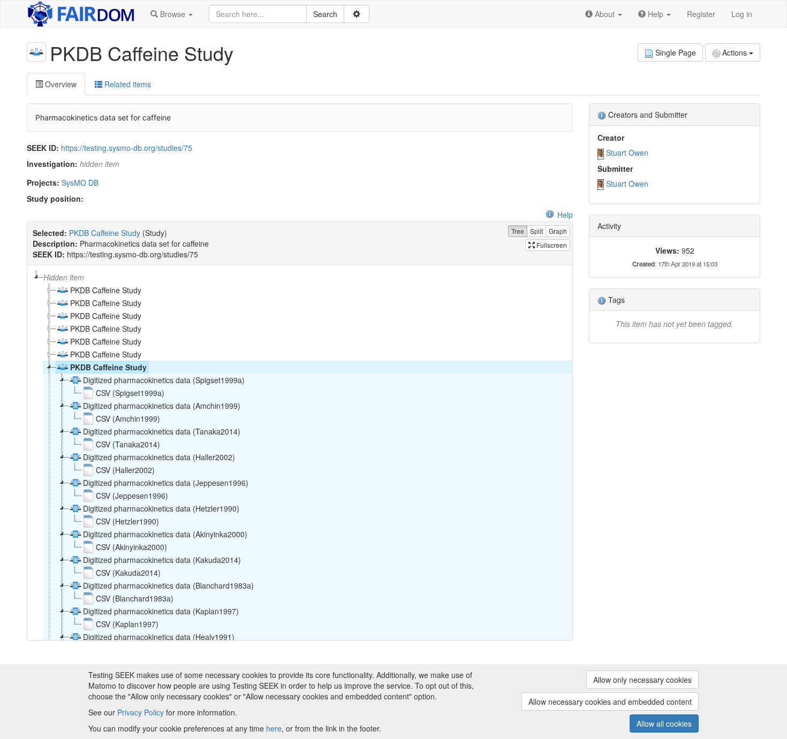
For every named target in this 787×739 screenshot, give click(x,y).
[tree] (299, 452)
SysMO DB (80, 182)
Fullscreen (551, 244)
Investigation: (52, 163)
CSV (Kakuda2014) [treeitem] (128, 572)
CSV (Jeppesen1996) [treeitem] (132, 495)
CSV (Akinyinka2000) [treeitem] (131, 547)
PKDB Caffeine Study (104, 232)
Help (565, 214)
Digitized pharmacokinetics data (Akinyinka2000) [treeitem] (165, 534)
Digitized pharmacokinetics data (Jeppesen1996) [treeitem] (165, 482)
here (274, 728)
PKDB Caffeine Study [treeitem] (105, 290)
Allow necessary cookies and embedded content (610, 701)
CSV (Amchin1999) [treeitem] (128, 418)
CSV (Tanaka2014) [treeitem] (128, 444)
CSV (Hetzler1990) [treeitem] (127, 521)
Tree (517, 230)
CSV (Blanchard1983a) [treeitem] (134, 598)
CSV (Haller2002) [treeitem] (125, 469)
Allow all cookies (664, 723)
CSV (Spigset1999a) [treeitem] (130, 392)
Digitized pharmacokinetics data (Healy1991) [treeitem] (158, 636)
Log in (741, 14)
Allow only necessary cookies (642, 679)
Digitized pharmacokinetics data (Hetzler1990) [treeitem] (161, 508)
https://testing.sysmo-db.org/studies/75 (126, 147)
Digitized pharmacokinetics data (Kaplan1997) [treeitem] (161, 611)
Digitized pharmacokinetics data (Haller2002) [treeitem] (159, 457)
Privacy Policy (140, 712)
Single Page (675, 52)
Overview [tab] (60, 84)
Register (701, 14)
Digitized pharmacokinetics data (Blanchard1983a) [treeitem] (168, 585)
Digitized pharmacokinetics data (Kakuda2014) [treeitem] (162, 559)
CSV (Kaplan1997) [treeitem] (127, 624)
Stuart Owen (627, 152)
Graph (558, 230)
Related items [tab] (126, 84)
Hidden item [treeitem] (63, 277)
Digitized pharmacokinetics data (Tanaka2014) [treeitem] (161, 431)
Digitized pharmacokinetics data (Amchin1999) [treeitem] (161, 405)
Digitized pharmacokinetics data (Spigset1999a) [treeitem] (164, 380)
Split (536, 230)
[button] (171, 14)
